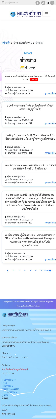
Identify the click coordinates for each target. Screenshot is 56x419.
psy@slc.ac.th (11, 2)
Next (46, 270)
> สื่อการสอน (7, 386)
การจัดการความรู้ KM (10, 389)
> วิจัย (4, 382)
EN (52, 3)
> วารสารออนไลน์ (9, 392)
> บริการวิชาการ (9, 379)
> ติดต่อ (5, 395)
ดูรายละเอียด (50, 93)
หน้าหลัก (6, 42)
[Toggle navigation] (46, 13)
